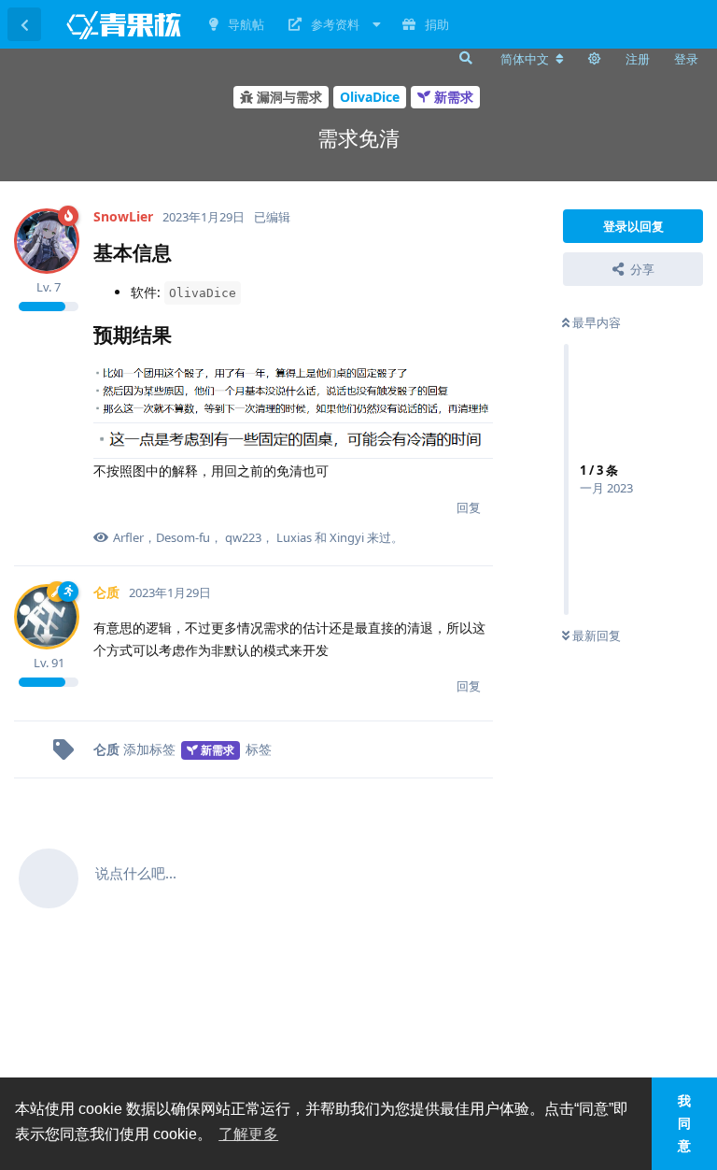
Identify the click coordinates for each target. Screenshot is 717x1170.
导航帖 (246, 24)
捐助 (437, 24)
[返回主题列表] (24, 24)
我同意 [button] (684, 1123)
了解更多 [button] (248, 1134)
